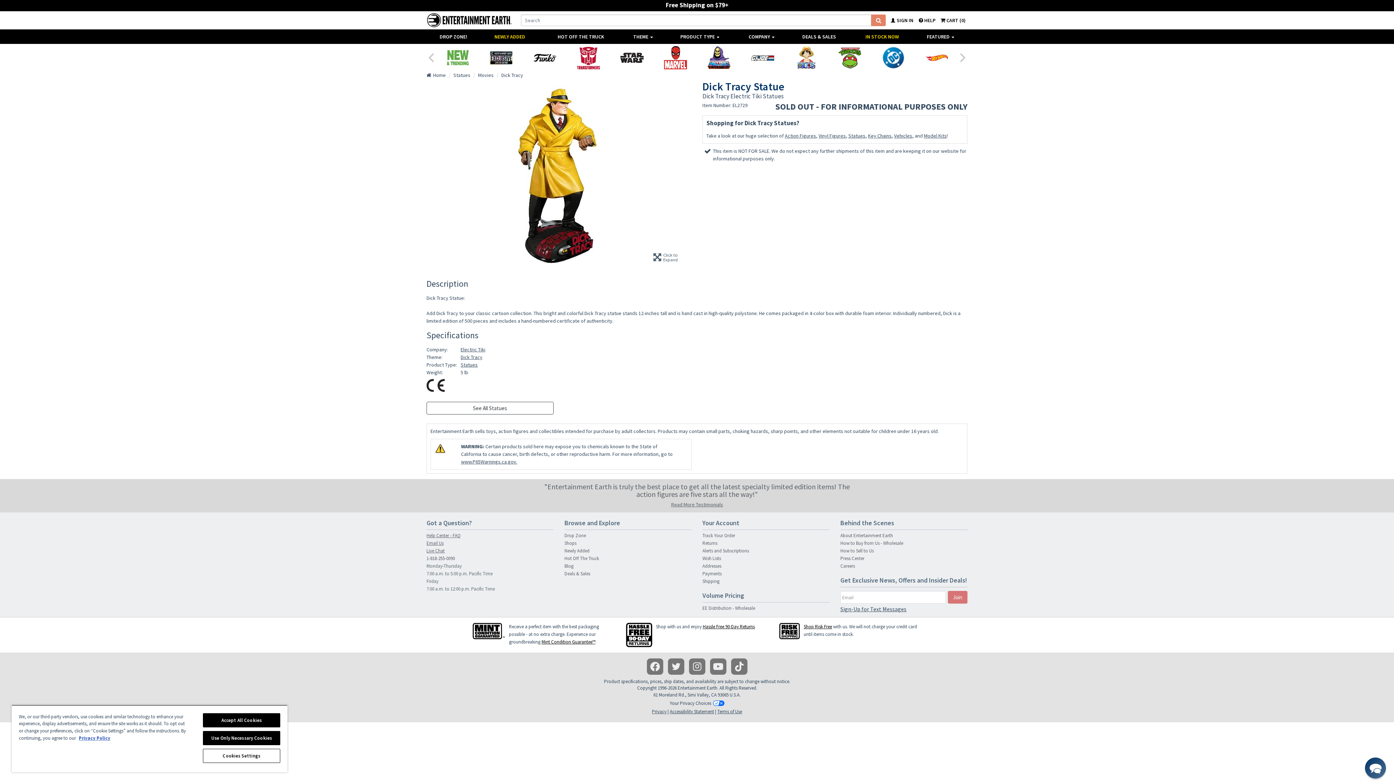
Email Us (435, 543)
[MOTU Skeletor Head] (719, 58)
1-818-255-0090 (441, 558)
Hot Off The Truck (581, 36)
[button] (1375, 768)
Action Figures (800, 135)
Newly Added (509, 36)
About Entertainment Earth (866, 535)
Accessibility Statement (692, 712)
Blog (569, 566)
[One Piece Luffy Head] (806, 58)
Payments (712, 574)
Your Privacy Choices (690, 703)
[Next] (963, 57)
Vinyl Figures (832, 135)
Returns (709, 543)
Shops (570, 543)
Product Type (698, 36)
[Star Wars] (632, 58)
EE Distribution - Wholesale (728, 608)
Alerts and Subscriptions (725, 551)
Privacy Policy (94, 738)
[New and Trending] (458, 58)
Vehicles (903, 135)
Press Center (852, 558)
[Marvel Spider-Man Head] (676, 58)
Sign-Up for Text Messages (873, 609)
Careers (847, 566)
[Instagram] (697, 666)
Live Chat (436, 551)
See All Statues (490, 408)
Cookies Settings (241, 756)
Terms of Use (729, 712)
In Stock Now (882, 36)
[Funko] (545, 58)
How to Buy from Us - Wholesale (871, 543)
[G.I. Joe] (763, 58)
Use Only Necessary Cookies (241, 738)
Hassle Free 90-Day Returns (729, 627)
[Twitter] (676, 666)
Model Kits (935, 135)
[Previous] (431, 57)
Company (760, 36)
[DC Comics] (893, 58)
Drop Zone (575, 535)
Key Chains (880, 135)
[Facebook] (655, 666)
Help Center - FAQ (444, 535)
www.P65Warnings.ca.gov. (489, 461)
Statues (856, 135)
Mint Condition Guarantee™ (568, 642)
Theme (641, 36)
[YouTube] (718, 666)
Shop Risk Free (818, 627)
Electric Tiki (473, 349)
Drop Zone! (453, 36)
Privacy (659, 712)
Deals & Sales (819, 36)
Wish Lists (711, 558)
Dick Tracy (471, 357)
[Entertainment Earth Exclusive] (501, 58)
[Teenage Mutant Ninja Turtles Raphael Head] (850, 58)
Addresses (711, 566)
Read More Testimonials (697, 504)
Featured (939, 36)
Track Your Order (718, 535)
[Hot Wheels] (937, 58)
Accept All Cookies (241, 720)
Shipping (711, 581)
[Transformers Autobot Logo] (588, 58)
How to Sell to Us (857, 551)
